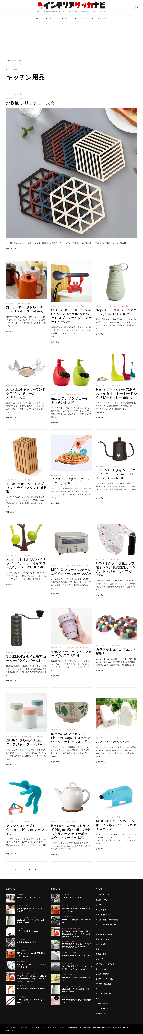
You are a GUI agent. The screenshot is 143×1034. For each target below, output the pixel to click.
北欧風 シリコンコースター (32, 103)
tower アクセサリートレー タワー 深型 (76, 920)
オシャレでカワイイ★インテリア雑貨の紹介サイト (71, 9)
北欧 (75, 18)
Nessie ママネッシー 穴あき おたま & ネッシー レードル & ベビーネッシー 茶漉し (116, 393)
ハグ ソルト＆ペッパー (112, 742)
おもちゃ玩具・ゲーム (104, 934)
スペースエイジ (102, 1003)
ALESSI (48, 18)
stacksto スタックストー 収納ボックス (76, 978)
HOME (38, 18)
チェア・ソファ (21, 986)
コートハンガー (102, 969)
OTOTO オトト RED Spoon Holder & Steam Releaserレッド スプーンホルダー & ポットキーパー (31, 978)
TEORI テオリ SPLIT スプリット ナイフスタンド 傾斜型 (26, 488)
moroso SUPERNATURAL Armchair (31, 988)
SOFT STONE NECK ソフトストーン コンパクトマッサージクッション (77, 967)
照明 (97, 949)
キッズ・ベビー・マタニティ (107, 924)
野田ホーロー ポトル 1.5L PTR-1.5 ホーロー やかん (31, 954)
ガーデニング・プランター (69, 941)
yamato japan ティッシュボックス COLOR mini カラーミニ (30, 909)
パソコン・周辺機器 (103, 984)
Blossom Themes (110, 1027)
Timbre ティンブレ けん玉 (27, 931)
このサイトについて (103, 1008)
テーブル (64, 952)
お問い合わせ (101, 1013)
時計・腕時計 (21, 961)
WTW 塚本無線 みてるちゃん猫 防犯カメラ (76, 1001)
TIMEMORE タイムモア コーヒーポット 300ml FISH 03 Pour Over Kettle (116, 474)
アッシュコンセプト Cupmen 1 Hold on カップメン (25, 829)
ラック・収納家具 (73, 952)
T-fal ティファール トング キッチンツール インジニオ (31, 1001)
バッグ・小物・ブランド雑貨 (107, 919)
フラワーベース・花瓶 (104, 979)
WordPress (10, 1030)
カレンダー (100, 959)
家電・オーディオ (82, 565)
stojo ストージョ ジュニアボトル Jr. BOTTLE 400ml (31, 921)
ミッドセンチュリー (62, 18)
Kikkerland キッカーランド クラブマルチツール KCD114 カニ (25, 393)
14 (29, 871)
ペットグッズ (101, 929)
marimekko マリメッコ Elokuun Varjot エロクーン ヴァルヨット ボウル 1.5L (70, 737)
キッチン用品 (102, 18)
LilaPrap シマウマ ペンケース (28, 897)
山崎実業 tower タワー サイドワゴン (76, 955)
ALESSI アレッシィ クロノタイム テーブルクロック (31, 965)
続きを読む (10, 249)
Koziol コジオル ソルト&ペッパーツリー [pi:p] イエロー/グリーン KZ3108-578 (26, 563)
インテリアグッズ (87, 18)
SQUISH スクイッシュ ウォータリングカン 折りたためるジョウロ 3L (76, 945)
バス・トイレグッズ (103, 914)
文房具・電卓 (21, 894)
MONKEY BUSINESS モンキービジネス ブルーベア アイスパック (116, 825)
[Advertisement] (71, 40)
